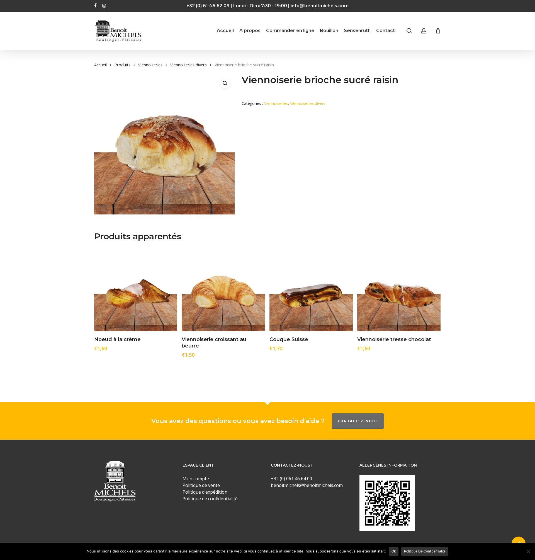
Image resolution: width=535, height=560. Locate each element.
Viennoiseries (150, 64)
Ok (393, 551)
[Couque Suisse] (311, 289)
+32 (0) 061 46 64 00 (291, 478)
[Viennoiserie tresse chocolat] (399, 289)
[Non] (528, 551)
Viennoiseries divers (188, 64)
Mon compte (196, 478)
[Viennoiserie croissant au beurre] (223, 289)
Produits (122, 64)
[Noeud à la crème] (135, 289)
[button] (225, 83)
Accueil (100, 64)
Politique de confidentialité (425, 551)
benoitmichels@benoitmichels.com (307, 485)
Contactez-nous (358, 421)
